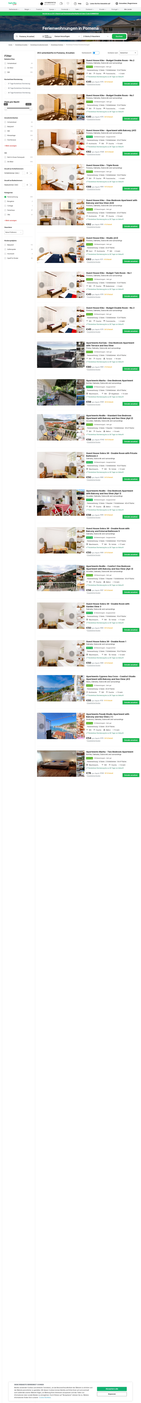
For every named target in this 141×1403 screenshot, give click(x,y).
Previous (41, 72)
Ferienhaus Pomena (57, 45)
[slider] (5, 108)
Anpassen (112, 1394)
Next (71, 72)
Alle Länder (128, 9)
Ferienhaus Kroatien (21, 45)
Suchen (119, 36)
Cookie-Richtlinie (45, 1397)
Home (10, 45)
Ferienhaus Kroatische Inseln (39, 45)
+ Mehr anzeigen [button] (10, 146)
